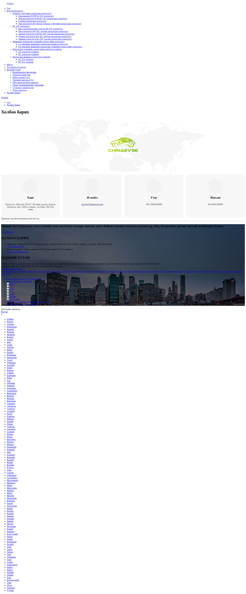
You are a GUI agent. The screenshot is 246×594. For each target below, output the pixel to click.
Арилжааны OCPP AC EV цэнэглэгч (36, 16)
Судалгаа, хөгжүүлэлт (23, 87)
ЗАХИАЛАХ (7, 232)
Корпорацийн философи (24, 72)
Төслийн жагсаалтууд (23, 80)
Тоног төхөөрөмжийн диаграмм (28, 85)
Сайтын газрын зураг (11, 269)
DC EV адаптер (25, 62)
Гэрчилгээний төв (21, 75)
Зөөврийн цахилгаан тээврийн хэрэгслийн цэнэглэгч (38, 41)
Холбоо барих (13, 93)
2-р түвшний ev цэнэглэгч (19, 281)
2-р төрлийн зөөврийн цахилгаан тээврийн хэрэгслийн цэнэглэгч (50, 46)
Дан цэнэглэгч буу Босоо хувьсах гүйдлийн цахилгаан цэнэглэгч (49, 23)
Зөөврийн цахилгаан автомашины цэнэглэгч (28, 302)
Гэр (8, 8)
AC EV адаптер (25, 59)
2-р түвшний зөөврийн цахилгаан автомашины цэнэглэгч (66, 271)
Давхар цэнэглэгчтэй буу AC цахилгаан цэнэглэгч (42, 18)
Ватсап (4, 312)
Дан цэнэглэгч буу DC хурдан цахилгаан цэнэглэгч (43, 31)
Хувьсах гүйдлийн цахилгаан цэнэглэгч (32, 13)
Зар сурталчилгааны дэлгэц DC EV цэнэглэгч (40, 29)
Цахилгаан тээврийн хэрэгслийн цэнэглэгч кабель (37, 49)
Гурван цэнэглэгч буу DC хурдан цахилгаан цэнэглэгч (44, 36)
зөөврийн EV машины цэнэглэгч (148, 271)
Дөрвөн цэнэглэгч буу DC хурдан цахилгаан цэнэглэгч (45, 39)
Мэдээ (10, 64)
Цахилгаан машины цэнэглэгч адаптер (31, 57)
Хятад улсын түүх (21, 77)
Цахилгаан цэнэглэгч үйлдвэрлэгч (23, 279)
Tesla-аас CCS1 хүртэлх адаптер (22, 304)
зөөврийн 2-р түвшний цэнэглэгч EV (113, 271)
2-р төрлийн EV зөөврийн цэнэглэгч (19, 271)
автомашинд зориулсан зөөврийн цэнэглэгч (186, 271)
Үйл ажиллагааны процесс (26, 82)
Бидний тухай (13, 70)
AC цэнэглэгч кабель (28, 52)
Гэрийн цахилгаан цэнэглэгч (32, 21)
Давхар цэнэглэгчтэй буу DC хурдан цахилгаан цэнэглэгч (46, 34)
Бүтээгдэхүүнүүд (15, 11)
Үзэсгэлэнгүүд (20, 90)
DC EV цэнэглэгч (21, 26)
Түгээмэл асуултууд (16, 67)
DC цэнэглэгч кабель (28, 54)
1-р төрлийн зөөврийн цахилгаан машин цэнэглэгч (43, 44)
